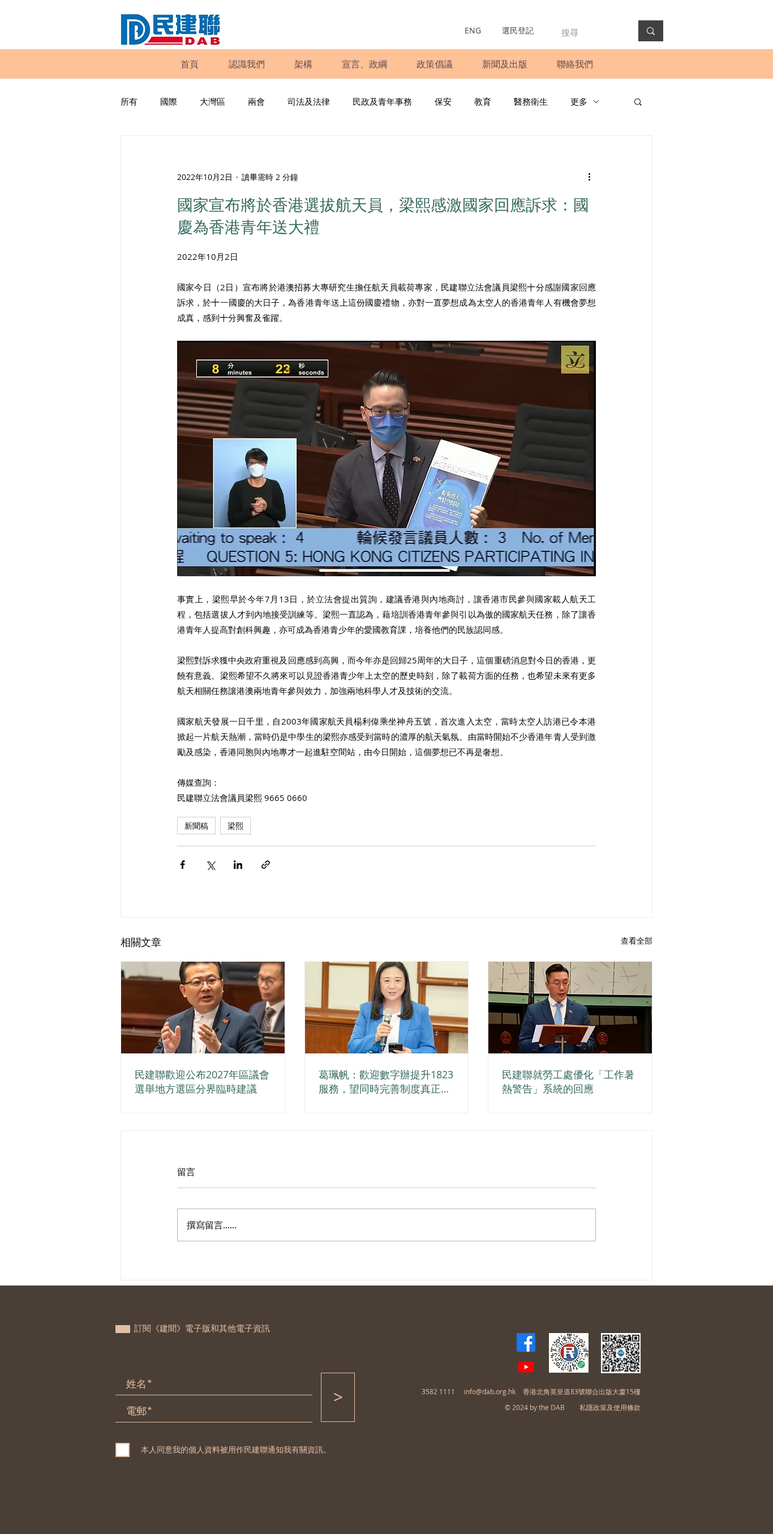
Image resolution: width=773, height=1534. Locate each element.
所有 (129, 101)
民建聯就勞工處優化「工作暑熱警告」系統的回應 (568, 1081)
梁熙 (235, 825)
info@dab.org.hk (490, 1391)
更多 (578, 101)
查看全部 (636, 940)
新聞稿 (196, 825)
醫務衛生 (531, 101)
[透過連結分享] (265, 864)
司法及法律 (308, 101)
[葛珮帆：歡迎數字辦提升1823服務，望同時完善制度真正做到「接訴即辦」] (387, 1007)
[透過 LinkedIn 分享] (238, 864)
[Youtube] (526, 1366)
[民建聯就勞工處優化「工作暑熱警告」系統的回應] (570, 1007)
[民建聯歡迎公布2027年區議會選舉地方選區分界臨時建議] (203, 1007)
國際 (168, 101)
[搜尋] (650, 30)
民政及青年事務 (382, 101)
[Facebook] (526, 1342)
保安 (443, 101)
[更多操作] (589, 176)
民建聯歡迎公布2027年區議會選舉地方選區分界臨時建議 (202, 1081)
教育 (482, 101)
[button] (246, 64)
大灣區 (212, 101)
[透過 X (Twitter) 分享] (210, 864)
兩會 (256, 101)
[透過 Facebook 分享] (182, 864)
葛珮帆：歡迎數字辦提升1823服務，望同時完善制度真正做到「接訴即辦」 (386, 1082)
